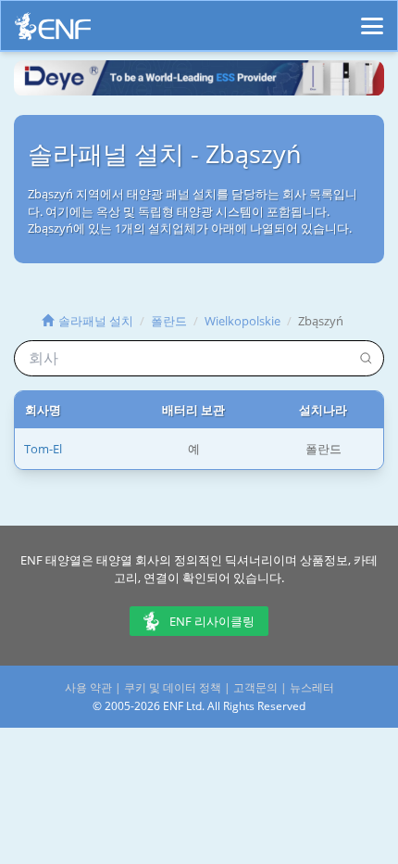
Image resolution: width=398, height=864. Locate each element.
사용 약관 (88, 687)
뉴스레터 (312, 687)
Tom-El (43, 448)
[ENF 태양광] (53, 31)
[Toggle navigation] (372, 17)
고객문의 (255, 687)
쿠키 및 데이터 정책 (172, 687)
